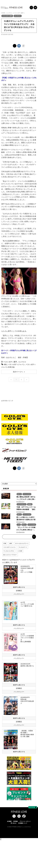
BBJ (5, 364)
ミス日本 (19, 551)
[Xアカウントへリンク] (14, 817)
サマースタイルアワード (22, 543)
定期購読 (19, 590)
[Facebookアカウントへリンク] (24, 817)
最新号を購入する (19, 587)
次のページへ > (19, 372)
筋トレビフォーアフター (10, 554)
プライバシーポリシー (25, 821)
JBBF (10, 543)
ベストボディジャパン (16, 364)
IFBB (4, 543)
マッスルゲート (23, 547)
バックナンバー (19, 594)
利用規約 (15, 821)
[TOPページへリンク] (11, 7)
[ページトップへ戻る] (32, 807)
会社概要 (9, 821)
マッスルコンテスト (8, 551)
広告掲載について (22, 823)
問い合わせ (13, 823)
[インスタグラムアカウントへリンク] (19, 817)
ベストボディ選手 (10, 362)
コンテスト (22, 362)
